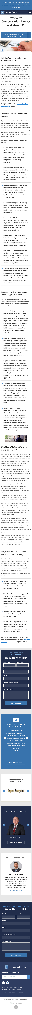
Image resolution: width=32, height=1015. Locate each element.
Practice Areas (18, 987)
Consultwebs (18, 1003)
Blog (13, 989)
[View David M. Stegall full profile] (16, 862)
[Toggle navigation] (30, 12)
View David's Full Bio (15, 890)
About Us (9, 987)
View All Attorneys (16, 842)
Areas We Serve (6, 989)
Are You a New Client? (10, 682)
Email (5, 675)
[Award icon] (16, 786)
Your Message (8, 689)
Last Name (20, 662)
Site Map (4, 992)
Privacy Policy (12, 992)
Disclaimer (20, 992)
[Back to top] (16, 1007)
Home (3, 987)
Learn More (16, 7)
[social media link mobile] (3, 982)
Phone (5, 669)
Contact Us (20, 989)
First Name (7, 662)
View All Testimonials (16, 763)
